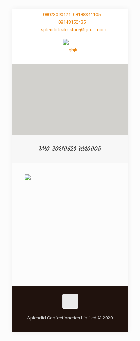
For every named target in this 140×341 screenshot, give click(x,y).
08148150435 (72, 22)
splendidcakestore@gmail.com (73, 29)
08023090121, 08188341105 (72, 14)
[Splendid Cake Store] (70, 49)
